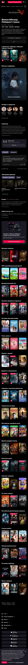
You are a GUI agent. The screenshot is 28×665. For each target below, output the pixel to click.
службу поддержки (19, 662)
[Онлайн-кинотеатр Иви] (3, 2)
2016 (5, 25)
